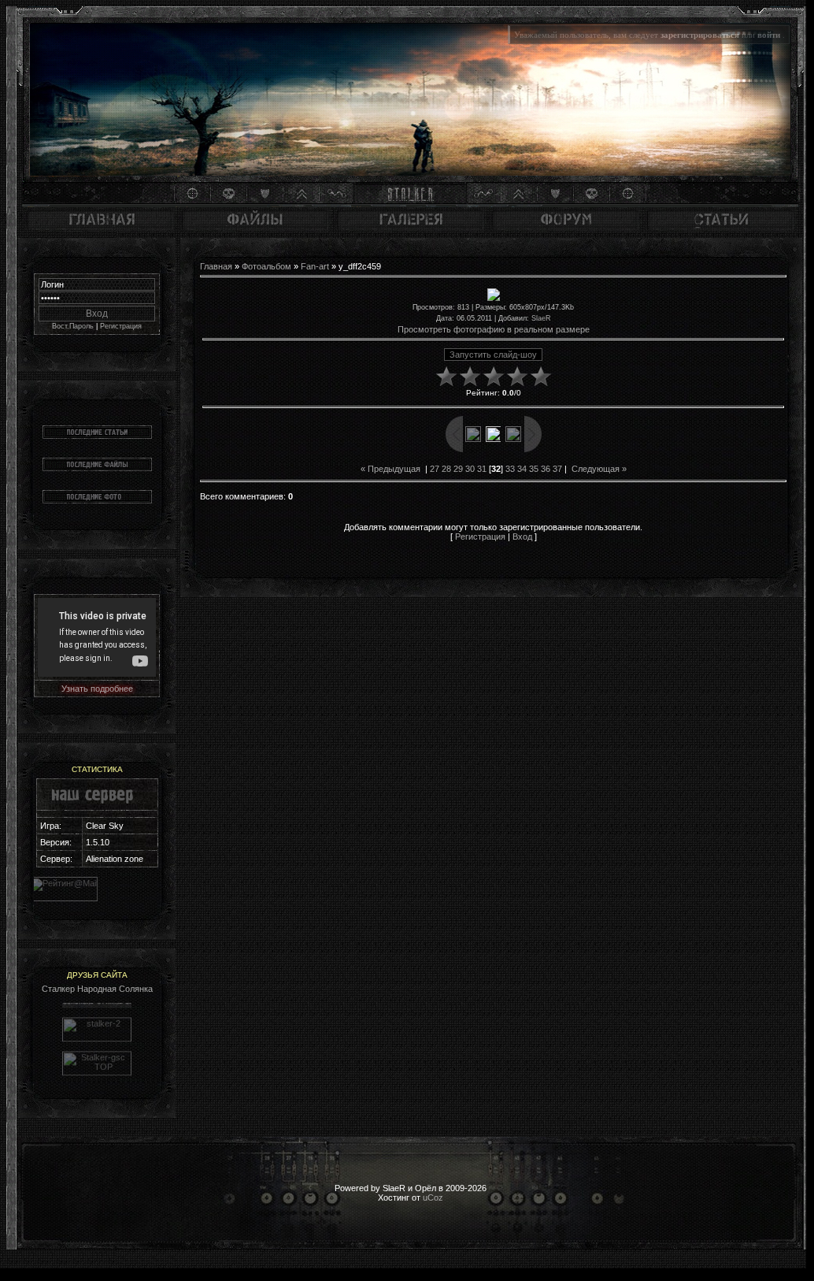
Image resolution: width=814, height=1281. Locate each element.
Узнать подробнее (97, 688)
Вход (522, 536)
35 (533, 468)
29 (458, 468)
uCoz (433, 1197)
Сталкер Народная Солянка (97, 988)
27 (434, 468)
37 (557, 468)
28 (446, 468)
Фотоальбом (266, 266)
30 (470, 468)
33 (510, 468)
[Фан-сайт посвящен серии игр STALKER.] (96, 1029)
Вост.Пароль (73, 326)
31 (482, 468)
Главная (216, 266)
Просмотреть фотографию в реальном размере (494, 329)
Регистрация (121, 326)
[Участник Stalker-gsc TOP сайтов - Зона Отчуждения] (96, 1063)
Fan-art (315, 266)
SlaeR (541, 318)
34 (522, 468)
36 (545, 468)
